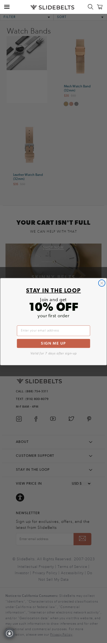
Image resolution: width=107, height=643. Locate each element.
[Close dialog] (101, 283)
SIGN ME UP (53, 343)
